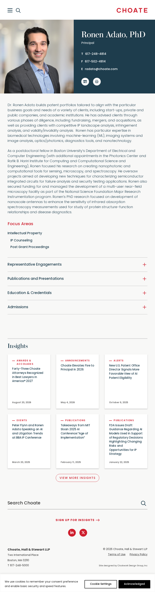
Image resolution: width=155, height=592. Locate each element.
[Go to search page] (19, 10)
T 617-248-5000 (18, 565)
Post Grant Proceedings (29, 247)
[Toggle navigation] (10, 10)
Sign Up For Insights (75, 520)
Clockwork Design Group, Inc (132, 566)
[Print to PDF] (97, 82)
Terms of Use (117, 554)
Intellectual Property (25, 233)
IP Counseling (21, 240)
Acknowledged (134, 584)
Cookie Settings (101, 584)
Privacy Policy (138, 554)
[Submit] (143, 503)
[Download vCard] (85, 82)
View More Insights (78, 478)
